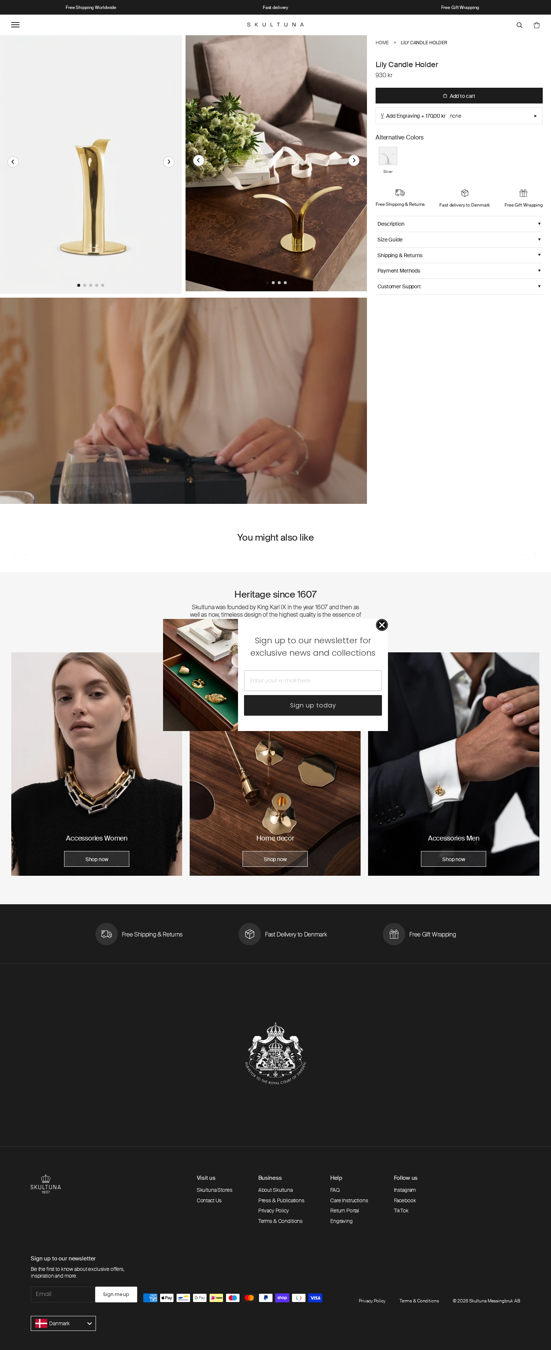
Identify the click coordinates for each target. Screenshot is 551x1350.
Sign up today (313, 705)
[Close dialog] (382, 625)
